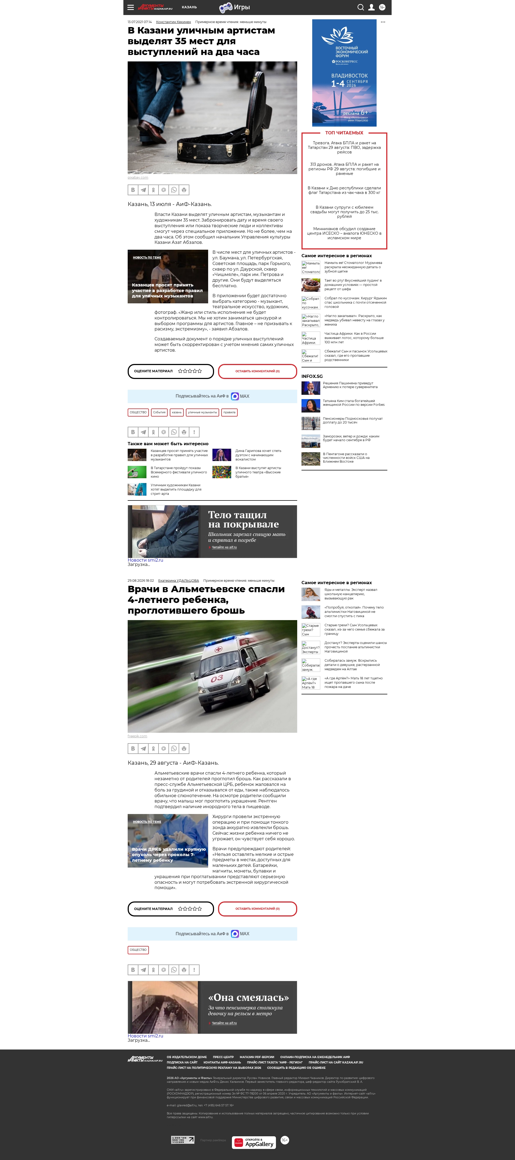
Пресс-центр (223, 1057)
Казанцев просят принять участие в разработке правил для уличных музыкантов (179, 455)
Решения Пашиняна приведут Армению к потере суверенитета (350, 385)
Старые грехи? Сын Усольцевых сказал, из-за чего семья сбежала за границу (355, 629)
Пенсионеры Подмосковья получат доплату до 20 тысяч (353, 420)
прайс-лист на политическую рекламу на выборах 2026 (214, 1068)
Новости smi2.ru (145, 560)
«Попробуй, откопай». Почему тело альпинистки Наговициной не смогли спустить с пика (354, 611)
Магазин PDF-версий (257, 1057)
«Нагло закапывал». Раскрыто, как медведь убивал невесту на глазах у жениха (355, 320)
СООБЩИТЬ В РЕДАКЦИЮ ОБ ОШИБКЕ (296, 1068)
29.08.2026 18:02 (141, 581)
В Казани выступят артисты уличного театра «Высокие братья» (258, 472)
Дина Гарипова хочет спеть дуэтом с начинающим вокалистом (258, 455)
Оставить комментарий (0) (258, 371)
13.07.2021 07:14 (140, 22)
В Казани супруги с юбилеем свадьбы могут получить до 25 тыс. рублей (344, 212)
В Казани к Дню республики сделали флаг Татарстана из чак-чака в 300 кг (344, 190)
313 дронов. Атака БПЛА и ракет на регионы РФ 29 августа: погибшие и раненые (344, 169)
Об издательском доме (187, 1057)
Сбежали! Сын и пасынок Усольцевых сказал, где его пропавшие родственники (356, 355)
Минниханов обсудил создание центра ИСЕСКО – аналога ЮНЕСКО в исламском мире (344, 233)
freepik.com (137, 736)
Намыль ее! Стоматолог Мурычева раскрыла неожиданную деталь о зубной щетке (353, 267)
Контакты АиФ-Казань (222, 1062)
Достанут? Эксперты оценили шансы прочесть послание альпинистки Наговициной (356, 647)
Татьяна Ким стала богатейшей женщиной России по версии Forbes (354, 403)
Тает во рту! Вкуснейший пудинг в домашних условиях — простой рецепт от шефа (353, 284)
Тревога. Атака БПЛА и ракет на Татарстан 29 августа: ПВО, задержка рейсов (344, 147)
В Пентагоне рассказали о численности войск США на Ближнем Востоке (346, 457)
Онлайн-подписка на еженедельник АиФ (315, 1057)
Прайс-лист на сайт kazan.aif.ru (336, 1062)
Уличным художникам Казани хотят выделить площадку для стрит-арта (176, 489)
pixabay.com (138, 177)
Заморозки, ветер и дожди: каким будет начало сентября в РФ (351, 438)
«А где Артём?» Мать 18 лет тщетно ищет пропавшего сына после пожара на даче (354, 682)
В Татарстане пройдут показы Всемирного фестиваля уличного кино (179, 472)
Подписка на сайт (182, 1062)
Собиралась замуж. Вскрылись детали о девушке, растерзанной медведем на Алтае (352, 664)
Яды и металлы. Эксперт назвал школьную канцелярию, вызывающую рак (351, 594)
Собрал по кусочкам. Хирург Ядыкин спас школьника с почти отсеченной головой (356, 302)
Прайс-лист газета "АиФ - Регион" (275, 1062)
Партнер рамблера (213, 1140)
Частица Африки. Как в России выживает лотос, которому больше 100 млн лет (354, 338)
